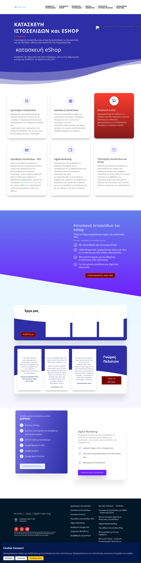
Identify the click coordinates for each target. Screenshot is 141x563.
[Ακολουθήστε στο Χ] (22, 529)
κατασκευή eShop (38, 49)
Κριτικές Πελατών (106, 506)
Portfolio (119, 506)
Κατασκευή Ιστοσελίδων (66, 110)
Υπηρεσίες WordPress (79, 531)
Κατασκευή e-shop (106, 110)
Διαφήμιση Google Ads (79, 527)
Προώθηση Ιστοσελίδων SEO (82, 518)
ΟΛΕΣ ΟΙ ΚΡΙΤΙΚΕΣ (112, 380)
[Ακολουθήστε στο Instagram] (27, 529)
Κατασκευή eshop (77, 514)
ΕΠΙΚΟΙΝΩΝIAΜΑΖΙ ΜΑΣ (121, 7)
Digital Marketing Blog (108, 523)
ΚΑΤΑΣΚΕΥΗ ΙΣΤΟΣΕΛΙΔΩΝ (50, 7)
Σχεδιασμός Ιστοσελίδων (23, 110)
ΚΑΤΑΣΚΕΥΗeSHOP (63, 7)
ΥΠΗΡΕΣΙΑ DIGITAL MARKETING (92, 472)
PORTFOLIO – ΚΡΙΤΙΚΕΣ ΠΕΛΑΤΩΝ (105, 7)
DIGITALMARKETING (90, 7)
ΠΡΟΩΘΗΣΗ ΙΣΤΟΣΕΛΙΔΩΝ (77, 7)
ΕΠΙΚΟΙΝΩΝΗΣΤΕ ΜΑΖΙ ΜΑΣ (100, 275)
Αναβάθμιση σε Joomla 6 (80, 535)
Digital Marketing (62, 159)
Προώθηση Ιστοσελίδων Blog (111, 528)
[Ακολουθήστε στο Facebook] (16, 529)
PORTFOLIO (28, 334)
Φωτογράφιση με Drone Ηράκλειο (109, 533)
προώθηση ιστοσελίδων (29, 182)
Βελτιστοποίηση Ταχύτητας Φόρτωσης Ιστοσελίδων (110, 518)
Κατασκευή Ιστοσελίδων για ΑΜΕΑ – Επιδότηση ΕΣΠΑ (113, 511)
